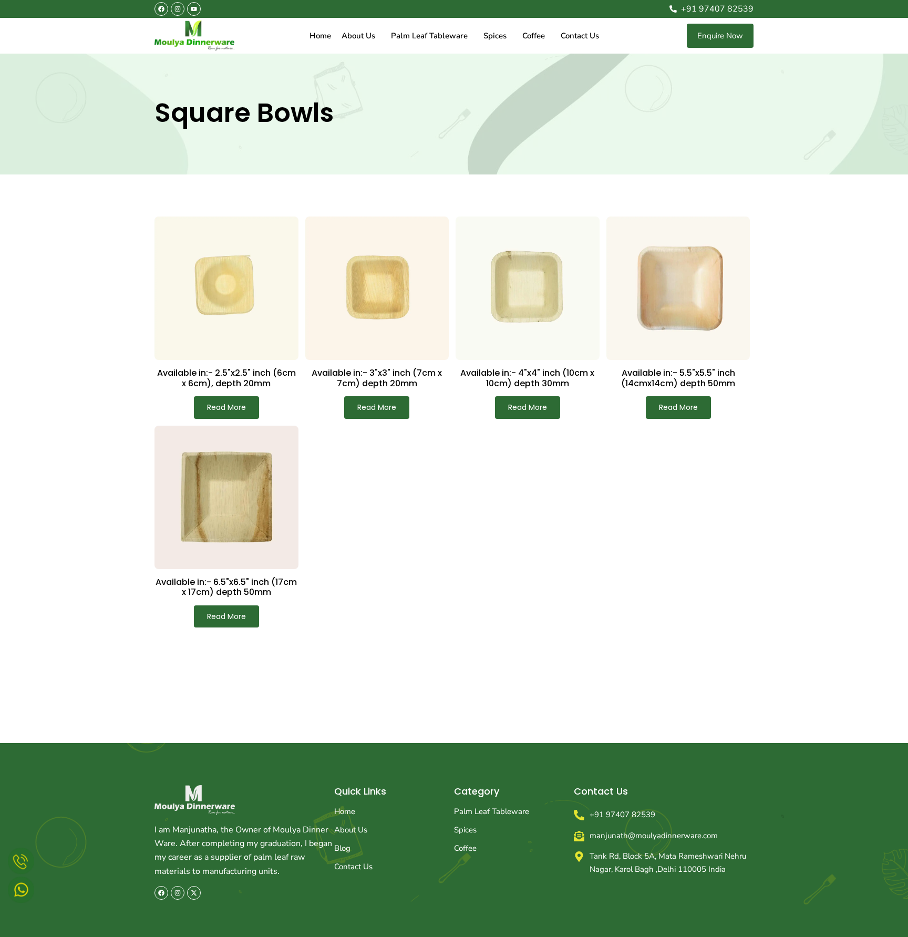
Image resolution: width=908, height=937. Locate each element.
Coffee (533, 35)
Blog (342, 848)
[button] (361, 36)
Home (320, 35)
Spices (495, 35)
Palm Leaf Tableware (429, 35)
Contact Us (580, 35)
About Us (358, 35)
